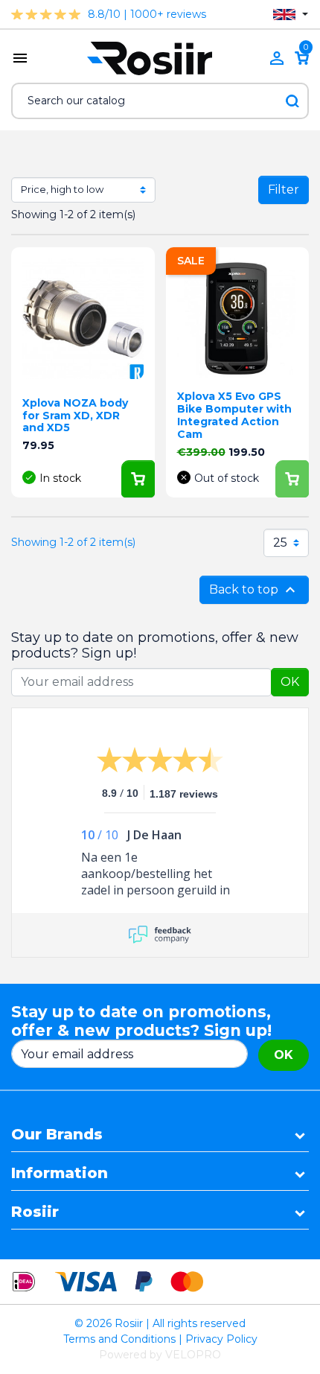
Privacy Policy (221, 1339)
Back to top (254, 590)
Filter (283, 189)
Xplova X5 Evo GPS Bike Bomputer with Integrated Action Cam (234, 414)
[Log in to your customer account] (277, 58)
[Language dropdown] (290, 14)
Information (59, 1173)
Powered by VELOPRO (160, 1354)
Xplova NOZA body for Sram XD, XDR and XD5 (75, 415)
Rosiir (35, 1212)
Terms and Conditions (119, 1339)
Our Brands (57, 1134)
